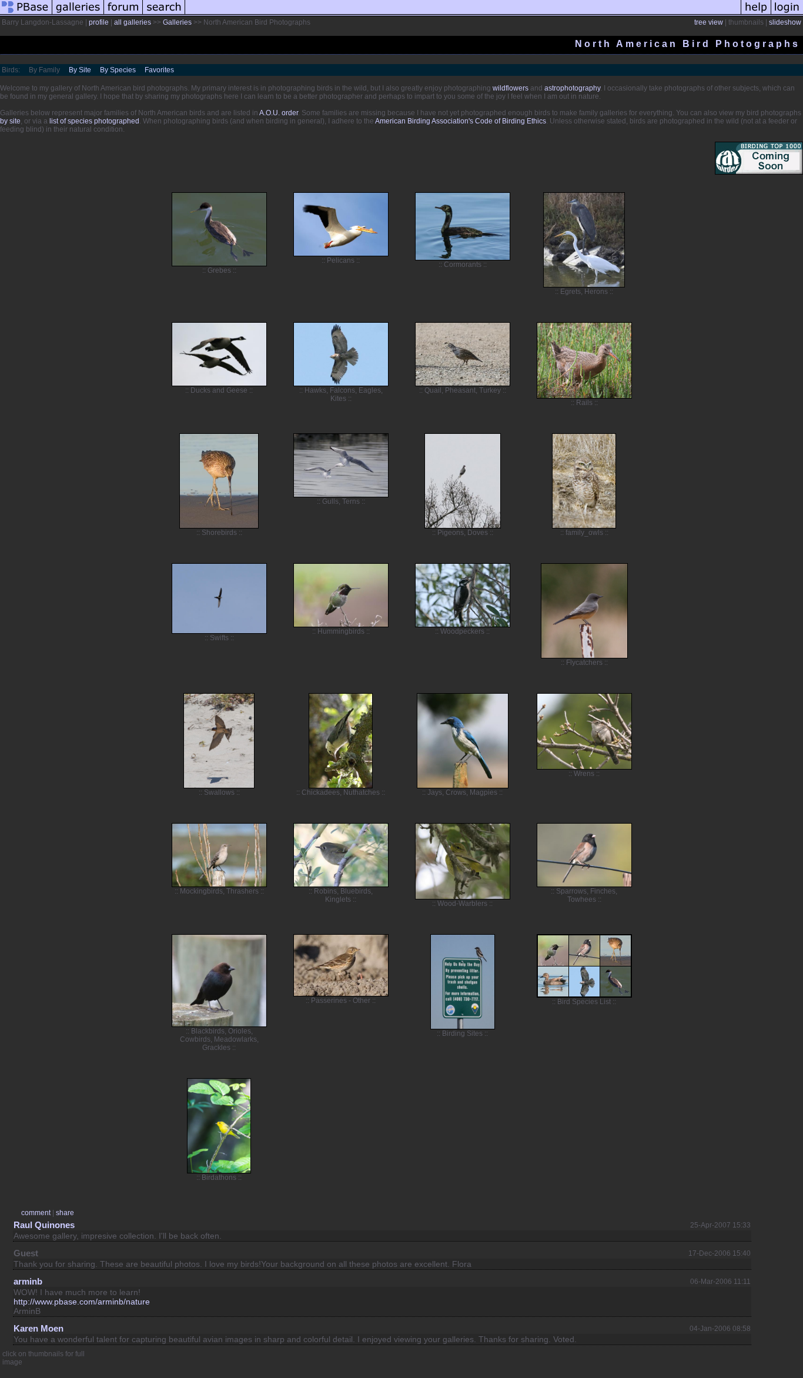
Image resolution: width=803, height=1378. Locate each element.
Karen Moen (38, 1328)
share (65, 1213)
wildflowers (510, 88)
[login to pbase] (787, 14)
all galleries (132, 22)
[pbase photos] (26, 14)
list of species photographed (94, 121)
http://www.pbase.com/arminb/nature (82, 1301)
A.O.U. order (278, 113)
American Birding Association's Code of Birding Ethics (460, 121)
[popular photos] (463, 14)
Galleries (177, 22)
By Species (118, 70)
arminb (28, 1281)
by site (10, 121)
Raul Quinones (44, 1225)
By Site (80, 70)
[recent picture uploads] (78, 14)
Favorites (159, 70)
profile (99, 22)
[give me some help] (756, 14)
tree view (708, 22)
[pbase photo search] (164, 14)
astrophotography (572, 88)
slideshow (785, 22)
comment (36, 1213)
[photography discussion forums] (123, 14)
